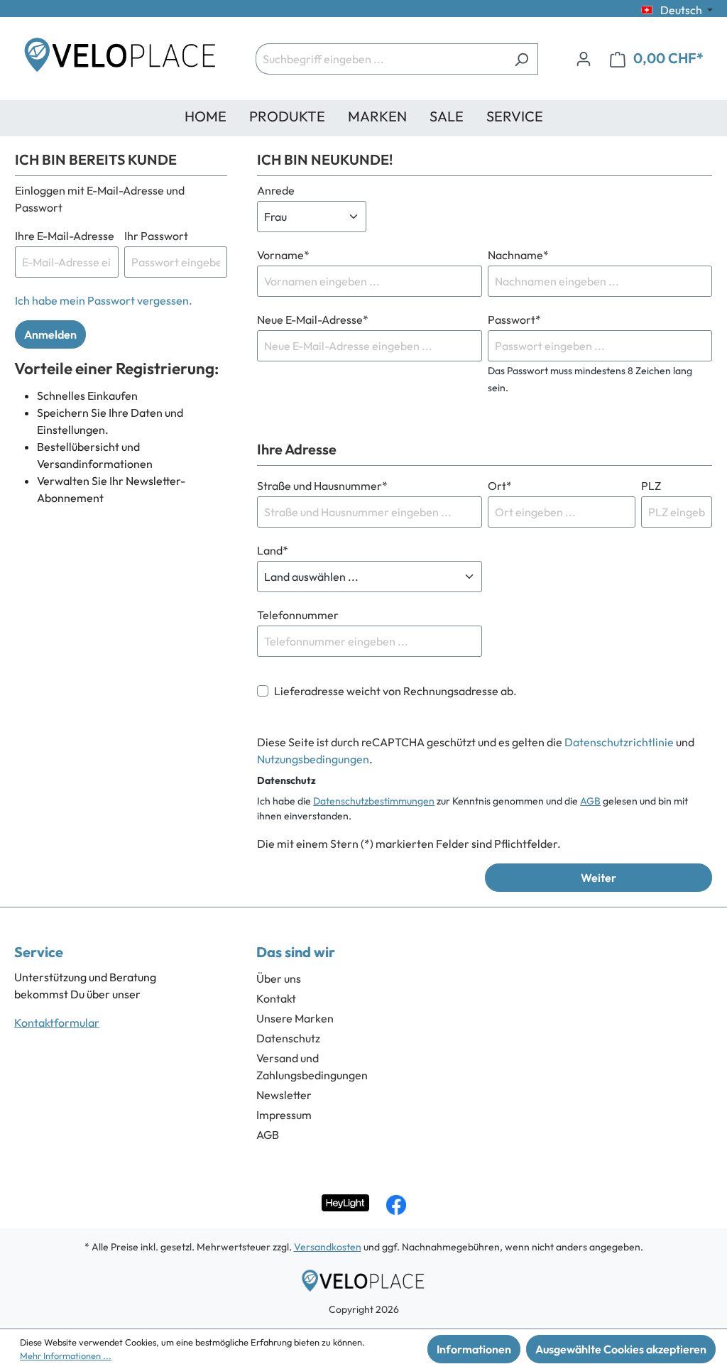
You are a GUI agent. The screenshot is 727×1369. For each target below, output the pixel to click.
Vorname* (283, 255)
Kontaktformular (56, 1022)
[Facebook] (396, 1205)
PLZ (651, 486)
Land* (272, 550)
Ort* (500, 486)
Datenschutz (288, 1038)
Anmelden (50, 334)
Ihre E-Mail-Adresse (64, 236)
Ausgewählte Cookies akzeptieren (620, 1349)
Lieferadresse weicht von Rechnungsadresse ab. (395, 691)
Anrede (276, 190)
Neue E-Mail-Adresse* (312, 319)
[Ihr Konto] (584, 58)
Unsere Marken (295, 1018)
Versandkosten (327, 1246)
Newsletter (284, 1095)
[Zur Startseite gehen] (120, 58)
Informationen (474, 1349)
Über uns (278, 978)
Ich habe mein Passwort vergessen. (103, 300)
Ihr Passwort (156, 236)
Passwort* (514, 319)
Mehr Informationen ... (65, 1355)
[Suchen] (521, 59)
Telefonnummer (298, 615)
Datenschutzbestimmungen (373, 801)
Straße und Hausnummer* (322, 486)
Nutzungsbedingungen (313, 759)
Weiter (598, 878)
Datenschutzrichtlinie (619, 742)
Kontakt (276, 998)
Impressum (284, 1115)
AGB (590, 801)
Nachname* (518, 255)
